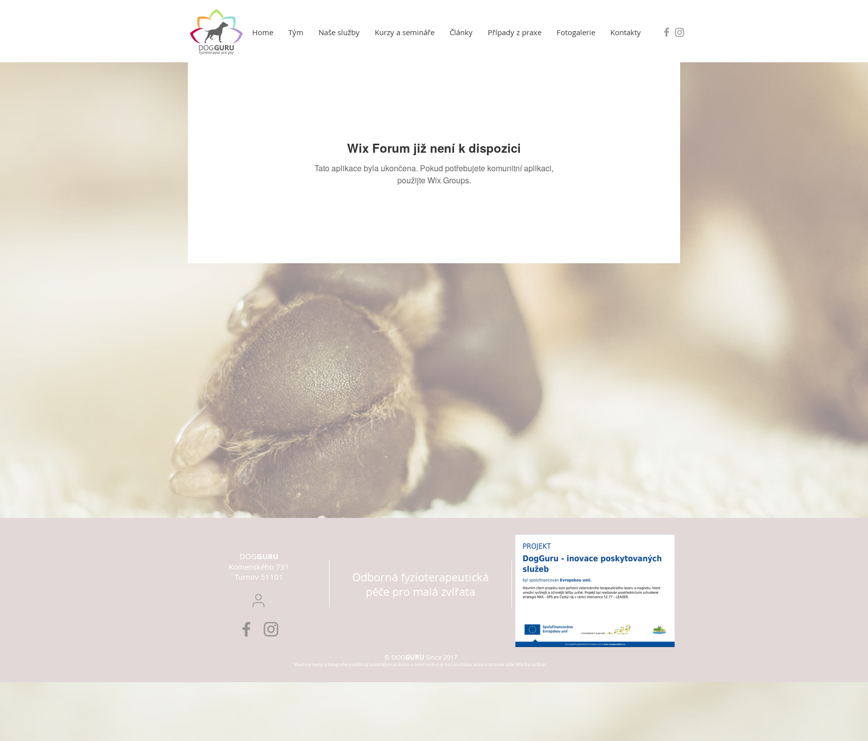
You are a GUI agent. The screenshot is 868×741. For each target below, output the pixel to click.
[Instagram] (680, 32)
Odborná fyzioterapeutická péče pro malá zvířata (420, 584)
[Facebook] (246, 629)
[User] (258, 600)
